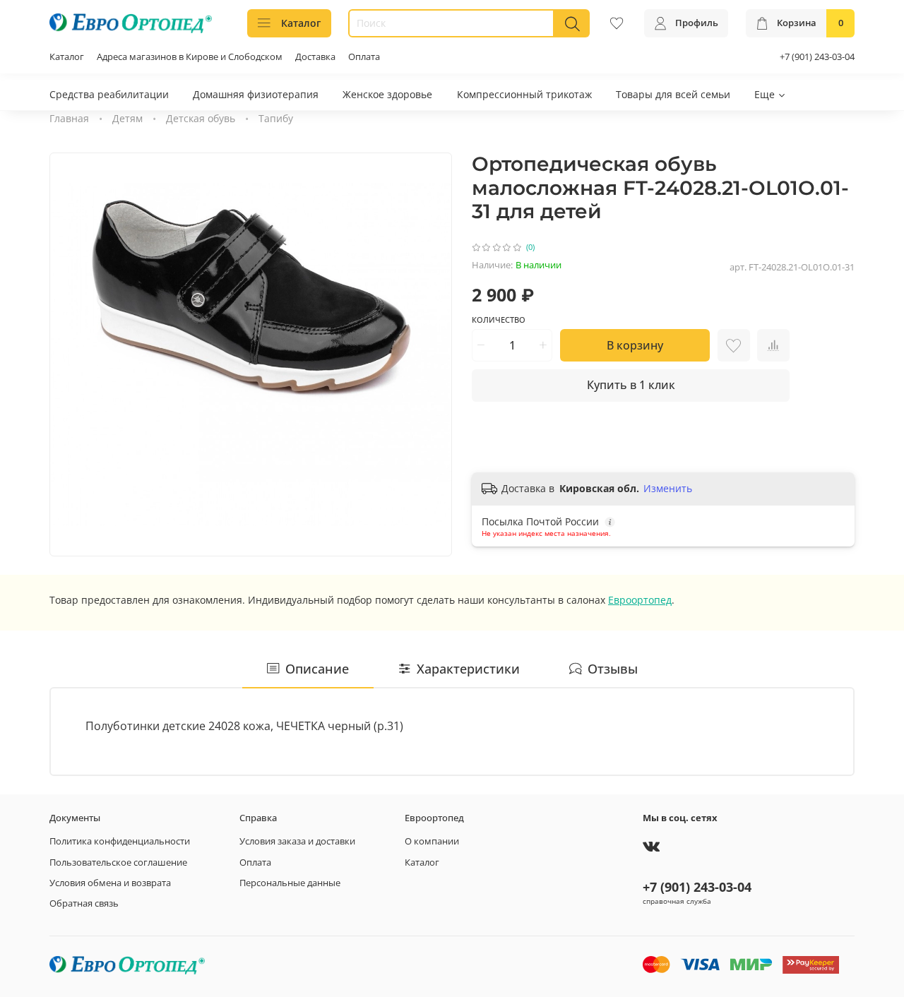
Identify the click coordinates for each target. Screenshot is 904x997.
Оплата (364, 57)
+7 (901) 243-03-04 (817, 57)
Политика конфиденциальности (119, 841)
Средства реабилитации (109, 94)
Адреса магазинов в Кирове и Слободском (189, 57)
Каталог (301, 23)
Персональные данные (289, 883)
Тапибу (275, 118)
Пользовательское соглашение (118, 862)
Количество (498, 320)
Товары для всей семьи (673, 94)
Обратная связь (84, 903)
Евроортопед (640, 600)
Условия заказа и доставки (297, 841)
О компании (432, 841)
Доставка (315, 57)
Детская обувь (200, 118)
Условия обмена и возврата (110, 883)
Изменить (667, 488)
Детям (127, 118)
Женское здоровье (387, 94)
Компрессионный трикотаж (524, 94)
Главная (69, 118)
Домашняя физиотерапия (256, 94)
